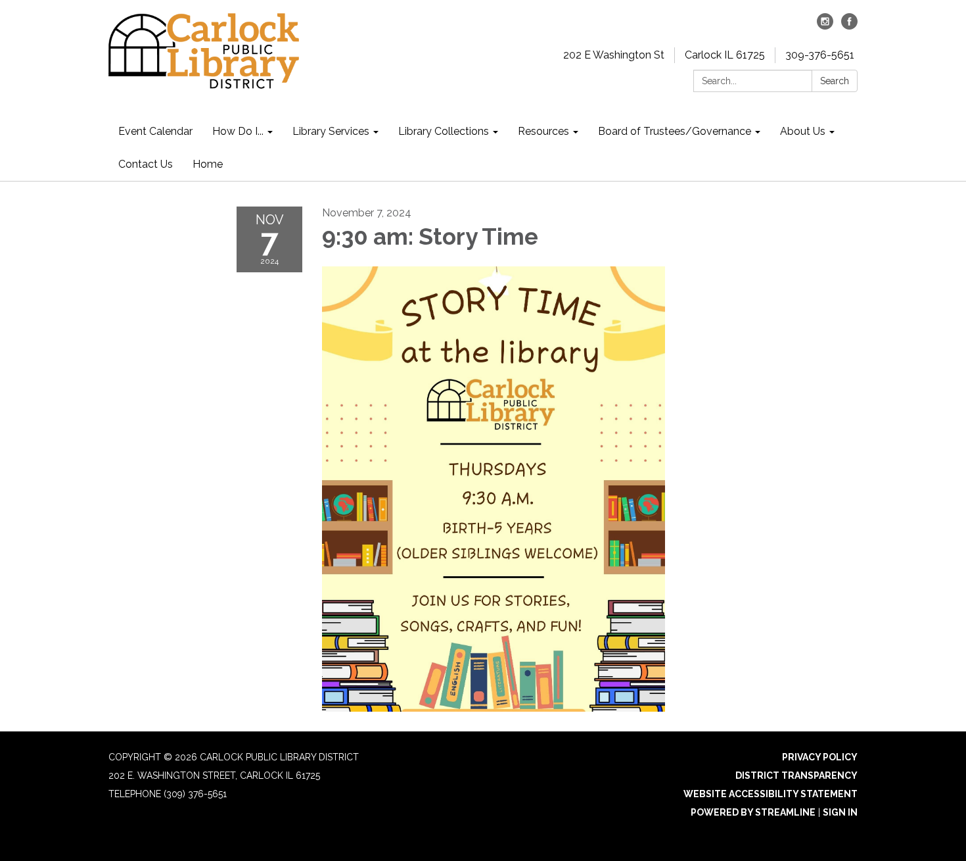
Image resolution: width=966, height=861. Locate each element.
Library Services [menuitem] (330, 131)
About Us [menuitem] (802, 131)
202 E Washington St (613, 55)
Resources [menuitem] (543, 131)
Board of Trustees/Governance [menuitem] (674, 131)
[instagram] (825, 26)
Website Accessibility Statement (770, 794)
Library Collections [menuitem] (443, 131)
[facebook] (849, 26)
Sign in (840, 812)
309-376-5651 (819, 55)
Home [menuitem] (208, 164)
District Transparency (796, 775)
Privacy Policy (820, 757)
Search (834, 81)
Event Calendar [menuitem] (155, 131)
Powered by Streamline (753, 812)
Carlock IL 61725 (725, 55)
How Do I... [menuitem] (238, 131)
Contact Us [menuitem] (145, 164)
